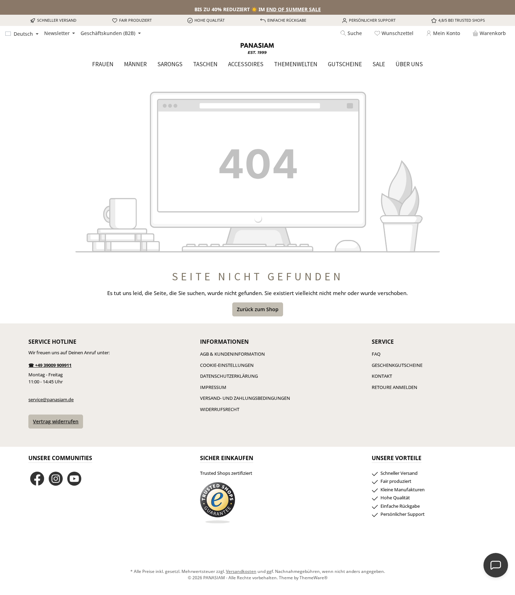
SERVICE (383, 342)
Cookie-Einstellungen (227, 365)
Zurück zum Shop (258, 309)
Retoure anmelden (394, 387)
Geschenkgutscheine (397, 365)
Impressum (213, 387)
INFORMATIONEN (224, 342)
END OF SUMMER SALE (293, 9)
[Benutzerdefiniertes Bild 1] (217, 503)
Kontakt (382, 376)
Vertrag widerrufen (55, 421)
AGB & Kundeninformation (232, 354)
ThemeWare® (314, 578)
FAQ (376, 354)
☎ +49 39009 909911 (49, 365)
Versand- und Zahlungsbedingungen (245, 398)
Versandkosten (241, 571)
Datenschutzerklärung (229, 376)
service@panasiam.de (51, 399)
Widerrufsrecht (219, 409)
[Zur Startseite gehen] (257, 48)
